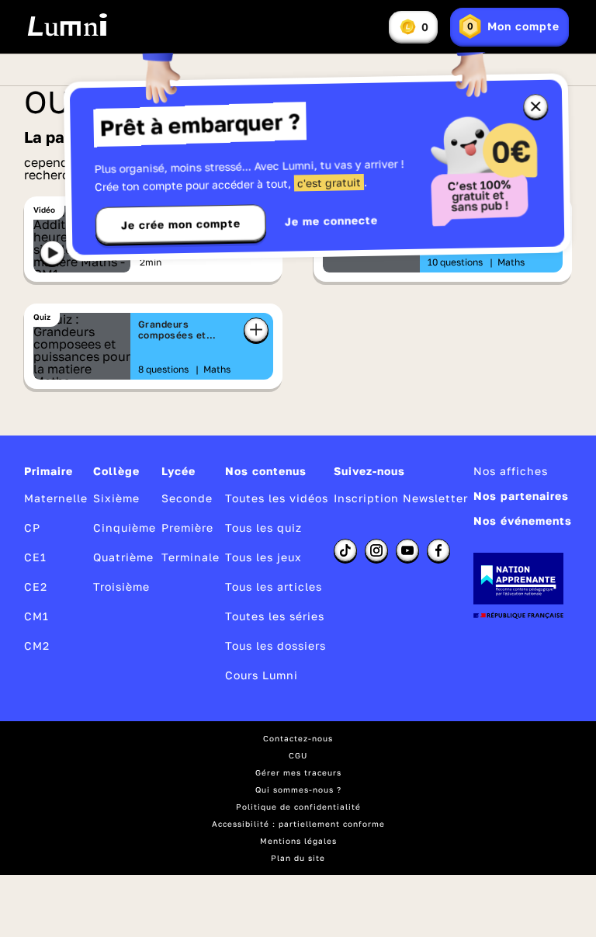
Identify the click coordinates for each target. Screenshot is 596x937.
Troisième (121, 586)
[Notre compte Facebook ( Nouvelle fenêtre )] (438, 550)
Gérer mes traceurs (298, 772)
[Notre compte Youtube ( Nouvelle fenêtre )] (407, 550)
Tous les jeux (263, 557)
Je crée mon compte (181, 224)
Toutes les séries (274, 616)
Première (187, 527)
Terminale (190, 557)
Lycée (178, 470)
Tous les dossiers (275, 645)
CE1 (35, 557)
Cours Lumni (261, 675)
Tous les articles (273, 586)
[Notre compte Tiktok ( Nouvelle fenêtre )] (345, 550)
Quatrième (123, 557)
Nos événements (522, 520)
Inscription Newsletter (401, 498)
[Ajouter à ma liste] (256, 330)
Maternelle (56, 498)
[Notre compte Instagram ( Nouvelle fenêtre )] (376, 550)
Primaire (48, 470)
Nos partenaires (521, 495)
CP (32, 527)
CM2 (37, 645)
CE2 (35, 586)
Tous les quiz (263, 527)
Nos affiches (510, 470)
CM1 (36, 616)
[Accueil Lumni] (67, 24)
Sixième (116, 498)
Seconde (187, 498)
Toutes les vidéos (276, 498)
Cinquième (124, 527)
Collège (116, 470)
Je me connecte (331, 220)
